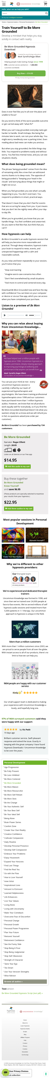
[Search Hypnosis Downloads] (46, 13)
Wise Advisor (10, 976)
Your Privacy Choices (18, 1071)
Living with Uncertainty (14, 909)
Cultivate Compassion (13, 838)
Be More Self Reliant (13, 795)
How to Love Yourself (13, 877)
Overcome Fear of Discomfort (17, 917)
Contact (25, 1043)
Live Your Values (11, 901)
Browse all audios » (13, 982)
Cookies (25, 1049)
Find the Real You (12, 869)
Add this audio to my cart (18, 466)
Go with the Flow (11, 873)
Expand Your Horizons (14, 862)
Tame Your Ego (10, 964)
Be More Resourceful (13, 791)
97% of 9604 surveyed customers (19, 718)
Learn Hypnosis (25, 1026)
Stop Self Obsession (13, 956)
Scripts (25, 1031)
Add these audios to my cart (19, 509)
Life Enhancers (10, 897)
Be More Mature (11, 787)
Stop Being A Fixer (12, 948)
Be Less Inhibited (11, 775)
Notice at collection (11, 1075)
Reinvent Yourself (12, 936)
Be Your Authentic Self (14, 807)
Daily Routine (10, 842)
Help (25, 1040)
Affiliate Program (25, 1037)
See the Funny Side (12, 944)
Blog (25, 1034)
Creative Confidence (13, 834)
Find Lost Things (11, 866)
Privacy (25, 1046)
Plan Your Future (11, 932)
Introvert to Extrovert (13, 889)
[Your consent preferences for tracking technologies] (46, 1074)
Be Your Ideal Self (12, 814)
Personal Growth (11, 924)
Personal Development (14, 763)
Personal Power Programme (16, 928)
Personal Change (11, 921)
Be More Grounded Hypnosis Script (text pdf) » (22, 993)
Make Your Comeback (13, 913)
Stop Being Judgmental (14, 952)
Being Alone (9, 818)
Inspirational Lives (12, 885)
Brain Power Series (12, 822)
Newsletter (25, 1052)
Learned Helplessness (14, 893)
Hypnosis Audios (25, 1028)
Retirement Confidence (14, 940)
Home (25, 1020)
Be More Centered (12, 779)
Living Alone (9, 905)
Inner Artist (9, 881)
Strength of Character (13, 960)
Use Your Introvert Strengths (16, 972)
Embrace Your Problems (14, 854)
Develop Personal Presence (16, 846)
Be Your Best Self (12, 810)
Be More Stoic (10, 799)
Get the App (25, 1054)
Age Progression (11, 767)
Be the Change (10, 803)
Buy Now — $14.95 (25, 73)
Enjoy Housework (12, 858)
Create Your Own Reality (15, 830)
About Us (25, 1023)
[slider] (15, 315)
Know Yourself (11, 485)
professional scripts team (24, 583)
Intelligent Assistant (16, 17)
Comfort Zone (10, 826)
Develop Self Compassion (15, 850)
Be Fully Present (11, 771)
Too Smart (8, 968)
